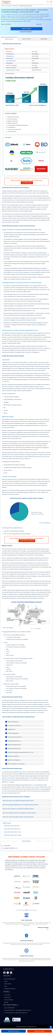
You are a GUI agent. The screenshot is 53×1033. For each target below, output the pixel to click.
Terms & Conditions (8, 999)
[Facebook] (4, 972)
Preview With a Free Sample (27, 540)
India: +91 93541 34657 (9, 1007)
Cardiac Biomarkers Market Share (11, 829)
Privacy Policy (7, 997)
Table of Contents (26, 39)
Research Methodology (9, 979)
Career (6, 981)
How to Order (7, 995)
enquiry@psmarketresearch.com (10, 848)
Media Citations (7, 983)
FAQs (5, 986)
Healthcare (15, 6)
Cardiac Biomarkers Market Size (11, 825)
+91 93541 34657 (6, 845)
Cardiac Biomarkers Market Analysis (12, 835)
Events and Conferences (9, 988)
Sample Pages (43, 39)
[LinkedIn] (11, 972)
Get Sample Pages (27, 182)
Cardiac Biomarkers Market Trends (12, 832)
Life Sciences (9, 6)
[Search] (48, 2)
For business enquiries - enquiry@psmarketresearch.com (17, 1010)
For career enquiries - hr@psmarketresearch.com (16, 1012)
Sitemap (6, 1002)
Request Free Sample (39, 1031)
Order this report (26, 28)
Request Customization (13, 1031)
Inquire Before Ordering (26, 31)
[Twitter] (8, 972)
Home (3, 6)
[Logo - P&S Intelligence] (8, 2)
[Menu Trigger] (51, 2)
